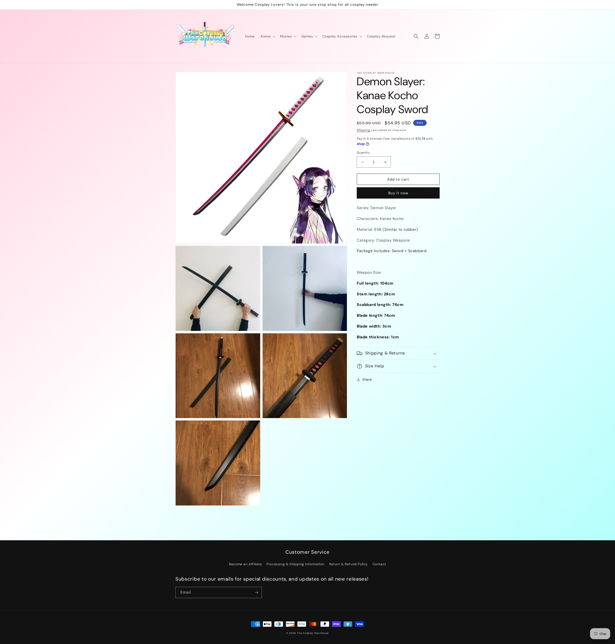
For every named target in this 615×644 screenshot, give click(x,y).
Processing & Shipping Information (295, 564)
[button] (267, 36)
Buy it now (398, 193)
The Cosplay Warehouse (313, 633)
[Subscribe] (256, 592)
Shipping (363, 130)
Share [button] (367, 379)
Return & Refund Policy (348, 564)
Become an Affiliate (245, 564)
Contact (379, 564)
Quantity (363, 153)
